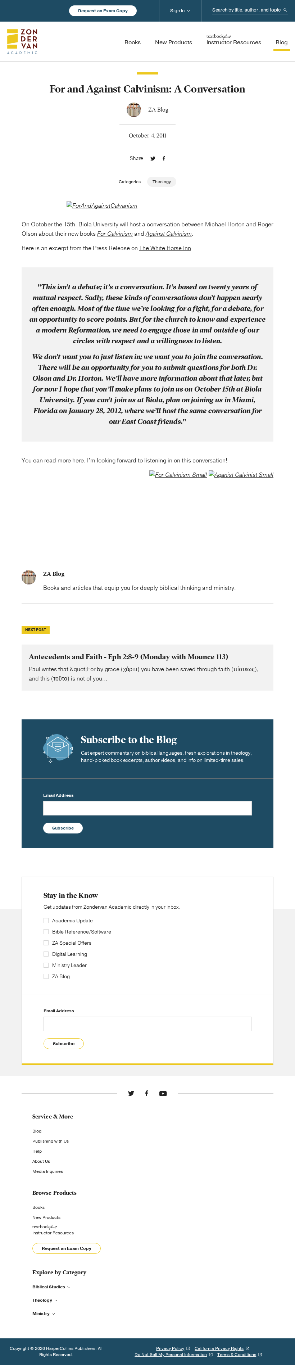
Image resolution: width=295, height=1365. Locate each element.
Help (37, 1151)
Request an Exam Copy (103, 11)
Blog (36, 1131)
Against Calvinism (169, 234)
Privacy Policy (170, 1348)
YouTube (163, 1093)
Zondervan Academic (22, 41)
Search (285, 10)
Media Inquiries (47, 1171)
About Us (41, 1161)
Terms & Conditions (236, 1354)
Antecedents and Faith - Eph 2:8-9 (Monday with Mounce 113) (147, 668)
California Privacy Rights (219, 1348)
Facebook (164, 158)
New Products (46, 1217)
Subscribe (63, 828)
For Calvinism (115, 234)
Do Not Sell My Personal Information (171, 1354)
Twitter (152, 158)
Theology (162, 182)
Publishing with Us (50, 1141)
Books (38, 1207)
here (78, 461)
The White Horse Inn (165, 248)
